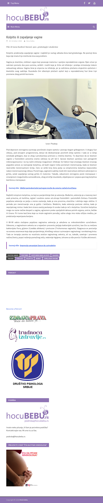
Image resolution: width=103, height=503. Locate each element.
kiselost (19, 258)
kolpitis (29, 258)
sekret (38, 258)
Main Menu (15, 26)
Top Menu (15, 3)
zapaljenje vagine (51, 258)
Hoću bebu (24, 500)
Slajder (55, 255)
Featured (24, 255)
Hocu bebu (30, 41)
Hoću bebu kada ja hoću (40, 255)
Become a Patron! (14, 309)
